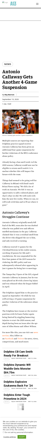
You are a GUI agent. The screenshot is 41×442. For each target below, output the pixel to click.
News (7, 64)
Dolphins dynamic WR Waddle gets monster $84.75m (17, 368)
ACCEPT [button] (22, 437)
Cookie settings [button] (9, 437)
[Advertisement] (20, 14)
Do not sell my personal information (19, 432)
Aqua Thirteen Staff (18, 358)
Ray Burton (9, 95)
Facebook (9, 338)
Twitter (20, 338)
